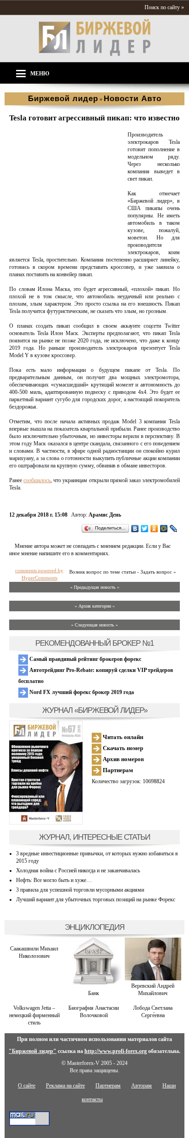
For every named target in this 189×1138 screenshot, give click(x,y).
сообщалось (36, 480)
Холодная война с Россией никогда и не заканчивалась (78, 870)
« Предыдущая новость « (94, 587)
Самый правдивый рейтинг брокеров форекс (84, 659)
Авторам (141, 1085)
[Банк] (93, 986)
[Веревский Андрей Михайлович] (153, 978)
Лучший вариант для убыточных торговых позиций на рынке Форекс (95, 899)
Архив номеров (122, 759)
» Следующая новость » (94, 624)
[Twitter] (145, 529)
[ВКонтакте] (135, 529)
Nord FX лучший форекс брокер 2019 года (81, 692)
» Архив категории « (95, 606)
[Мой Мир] (164, 529)
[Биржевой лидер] (94, 54)
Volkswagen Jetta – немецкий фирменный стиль (34, 1015)
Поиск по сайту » (164, 7)
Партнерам (117, 770)
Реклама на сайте (65, 1085)
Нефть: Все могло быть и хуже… (54, 880)
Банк (93, 993)
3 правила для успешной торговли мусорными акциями (80, 890)
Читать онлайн (122, 737)
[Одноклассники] (154, 529)
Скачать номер (122, 748)
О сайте (26, 1085)
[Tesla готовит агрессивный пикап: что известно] (66, 245)
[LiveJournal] (173, 529)
